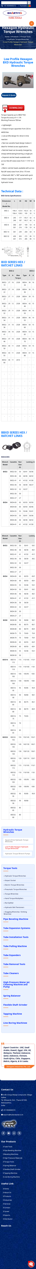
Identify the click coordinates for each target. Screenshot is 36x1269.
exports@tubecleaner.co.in (13, 1115)
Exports (7, 1215)
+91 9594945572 (10, 6)
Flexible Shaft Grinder (12, 1169)
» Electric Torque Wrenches (14, 885)
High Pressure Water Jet (13, 1158)
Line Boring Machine (12, 1177)
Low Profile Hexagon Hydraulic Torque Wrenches (16, 848)
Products (15, 37)
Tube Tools (8, 1147)
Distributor (8, 1219)
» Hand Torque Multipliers (13, 898)
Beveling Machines (11, 1154)
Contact (7, 1208)
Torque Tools (26, 37)
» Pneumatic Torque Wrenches (15, 889)
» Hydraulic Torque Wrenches (15, 876)
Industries (8, 1200)
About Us (7, 1192)
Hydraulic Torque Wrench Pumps (17, 854)
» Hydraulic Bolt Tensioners (14, 907)
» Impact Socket (10, 880)
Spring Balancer (10, 1166)
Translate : (24, 6)
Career (6, 1211)
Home (7, 37)
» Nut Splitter (9, 903)
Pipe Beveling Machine (12, 1150)
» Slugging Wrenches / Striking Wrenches (15, 913)
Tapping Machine (10, 1173)
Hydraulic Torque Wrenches (18, 39)
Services (7, 1204)
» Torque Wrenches (11, 894)
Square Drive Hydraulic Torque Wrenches (16, 841)
